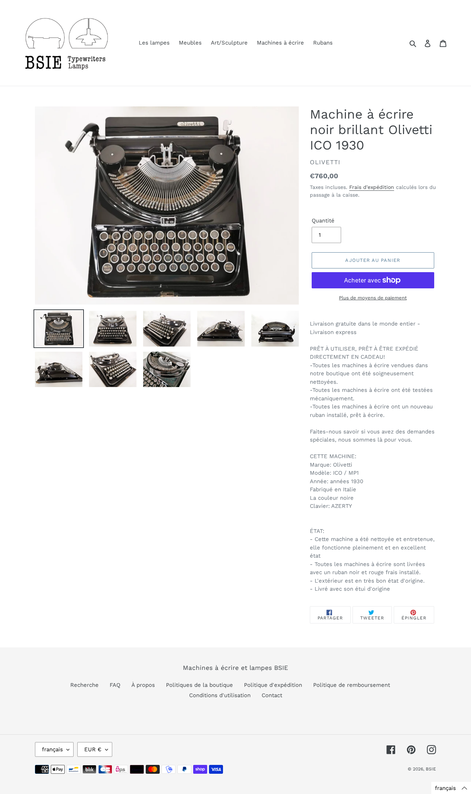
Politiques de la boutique (199, 685)
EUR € (93, 749)
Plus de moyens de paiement (373, 298)
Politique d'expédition (273, 685)
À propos (143, 685)
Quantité (323, 220)
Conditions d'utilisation (220, 695)
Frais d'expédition (371, 187)
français (52, 749)
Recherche (84, 685)
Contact (272, 695)
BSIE (431, 769)
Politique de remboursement (351, 685)
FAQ (115, 685)
